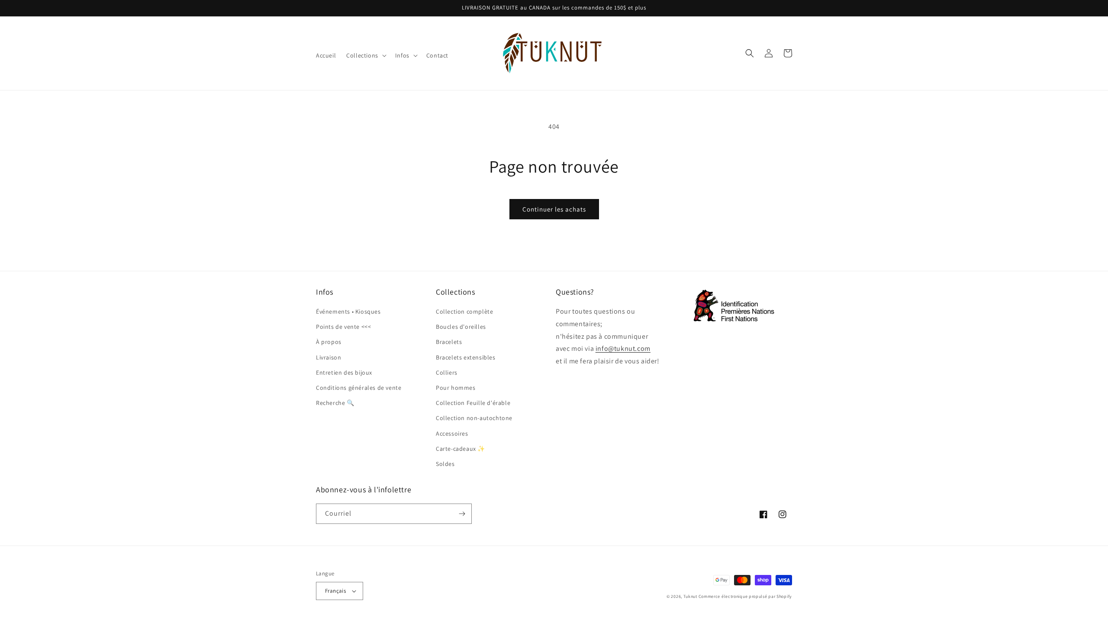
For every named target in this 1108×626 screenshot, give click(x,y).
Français (335, 590)
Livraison (328, 357)
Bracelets (449, 342)
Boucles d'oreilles (461, 327)
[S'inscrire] (461, 514)
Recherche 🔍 (335, 403)
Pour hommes (456, 388)
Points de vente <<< (343, 327)
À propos (328, 342)
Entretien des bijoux (344, 372)
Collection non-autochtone (474, 418)
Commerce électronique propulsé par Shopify (745, 596)
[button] (365, 55)
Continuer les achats (554, 209)
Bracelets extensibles (466, 357)
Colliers (446, 372)
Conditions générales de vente (358, 388)
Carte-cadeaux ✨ (460, 449)
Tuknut (690, 596)
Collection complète (464, 311)
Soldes (445, 464)
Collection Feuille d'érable (473, 403)
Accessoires (452, 433)
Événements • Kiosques (348, 311)
